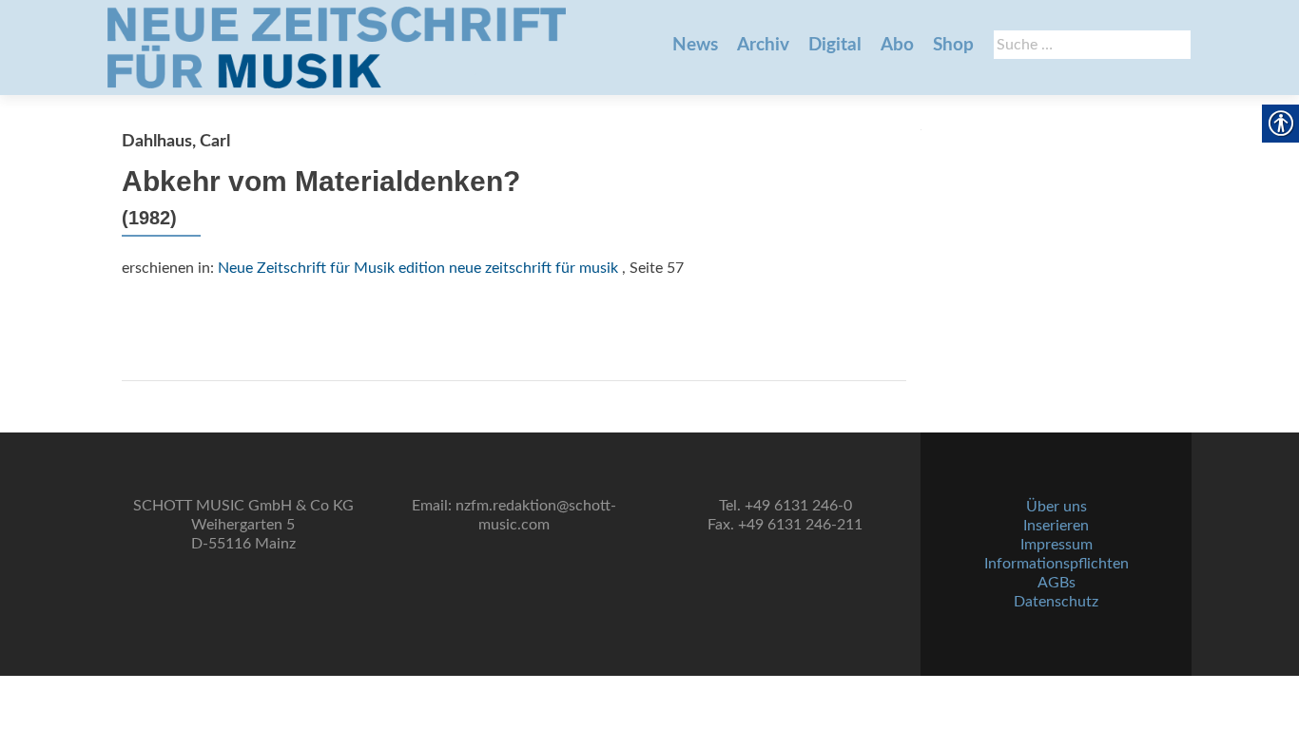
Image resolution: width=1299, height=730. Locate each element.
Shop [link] (953, 45)
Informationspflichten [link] (1056, 563)
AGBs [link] (1056, 582)
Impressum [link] (1056, 544)
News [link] (695, 45)
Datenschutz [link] (1056, 601)
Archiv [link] (763, 45)
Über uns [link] (1056, 506)
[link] (336, 47)
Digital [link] (835, 45)
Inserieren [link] (1056, 525)
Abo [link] (897, 45)
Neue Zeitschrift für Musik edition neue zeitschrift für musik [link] (418, 268)
